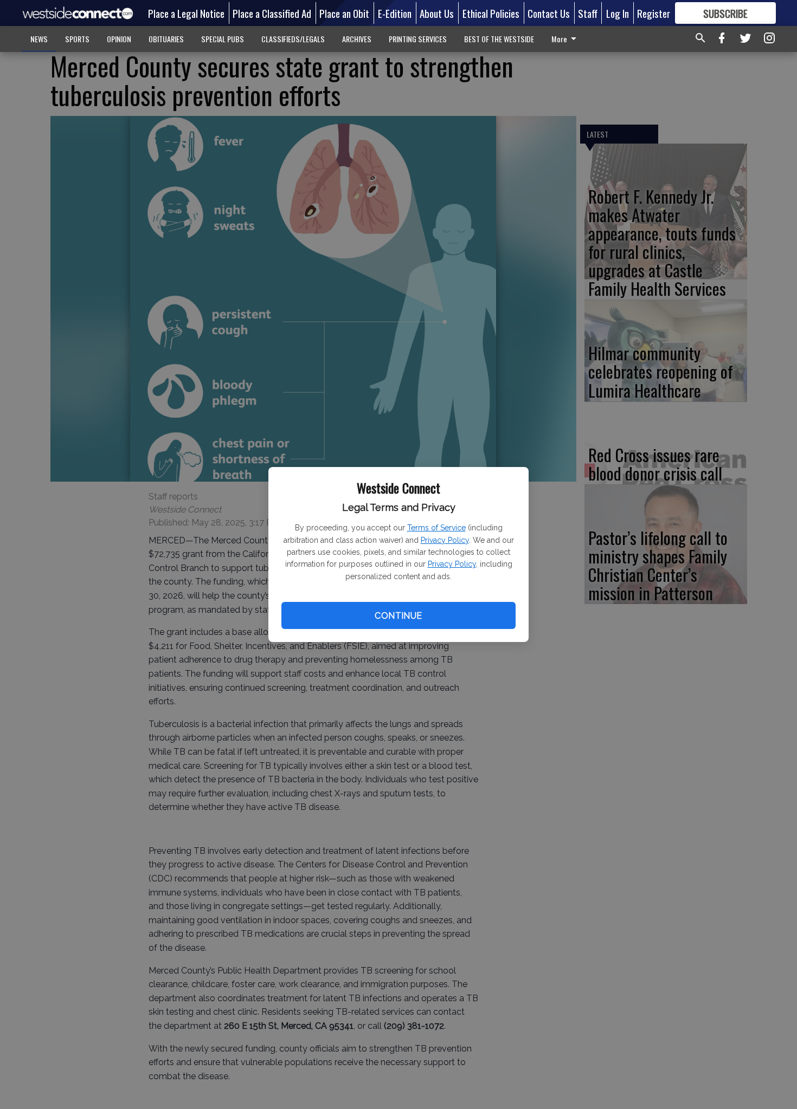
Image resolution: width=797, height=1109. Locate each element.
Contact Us (549, 13)
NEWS (39, 38)
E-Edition (395, 13)
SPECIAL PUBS (222, 38)
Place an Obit (344, 13)
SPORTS (77, 38)
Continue (398, 616)
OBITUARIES (166, 38)
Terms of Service (436, 527)
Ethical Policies (490, 13)
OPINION (119, 38)
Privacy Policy (445, 540)
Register (653, 13)
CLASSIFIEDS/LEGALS (293, 38)
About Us (437, 13)
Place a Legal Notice (186, 13)
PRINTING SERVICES (418, 38)
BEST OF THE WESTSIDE (499, 38)
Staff (587, 13)
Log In (617, 13)
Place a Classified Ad (272, 13)
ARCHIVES (356, 38)
